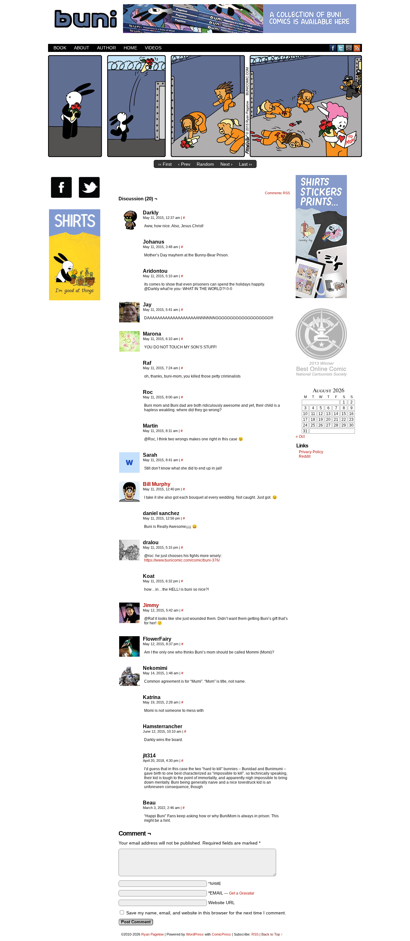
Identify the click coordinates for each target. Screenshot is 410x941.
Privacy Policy (311, 452)
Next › (226, 164)
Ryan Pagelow (152, 934)
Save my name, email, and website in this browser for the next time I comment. (206, 912)
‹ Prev (184, 164)
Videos (153, 47)
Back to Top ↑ (272, 934)
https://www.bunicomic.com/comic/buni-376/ (182, 560)
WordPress (195, 934)
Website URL (221, 902)
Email (349, 48)
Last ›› (245, 164)
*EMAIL (231, 892)
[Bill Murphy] (129, 500)
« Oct (300, 436)
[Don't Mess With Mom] (205, 155)
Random (205, 164)
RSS (357, 48)
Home (130, 47)
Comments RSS (277, 193)
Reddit (304, 456)
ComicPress (221, 934)
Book (59, 47)
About (81, 47)
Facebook (333, 48)
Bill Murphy (156, 484)
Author (106, 47)
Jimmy (151, 605)
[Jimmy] (129, 621)
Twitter (341, 48)
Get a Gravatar (241, 893)
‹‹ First (165, 164)
